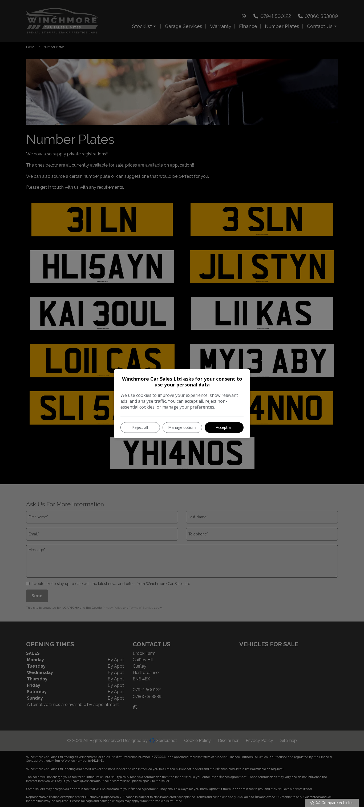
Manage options (182, 427)
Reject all (140, 427)
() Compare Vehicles (334, 803)
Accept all (224, 427)
